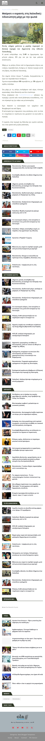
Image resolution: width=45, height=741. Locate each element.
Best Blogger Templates (26, 735)
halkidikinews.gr (26, 95)
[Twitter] (14, 135)
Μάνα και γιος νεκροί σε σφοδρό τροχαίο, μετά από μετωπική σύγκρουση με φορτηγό (27, 248)
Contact (24, 738)
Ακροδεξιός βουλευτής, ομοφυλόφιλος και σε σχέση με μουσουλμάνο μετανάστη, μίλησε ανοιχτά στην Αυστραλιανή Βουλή (26, 459)
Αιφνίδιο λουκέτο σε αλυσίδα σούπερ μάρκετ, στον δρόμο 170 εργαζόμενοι (27, 509)
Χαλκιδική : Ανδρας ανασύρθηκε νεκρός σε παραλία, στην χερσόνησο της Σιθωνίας (26, 230)
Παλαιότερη (38, 141)
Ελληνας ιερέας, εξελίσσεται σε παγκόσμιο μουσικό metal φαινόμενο (26, 440)
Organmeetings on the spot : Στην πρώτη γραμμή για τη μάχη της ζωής (27, 639)
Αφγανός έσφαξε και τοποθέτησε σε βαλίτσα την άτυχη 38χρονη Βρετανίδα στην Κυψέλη (26, 326)
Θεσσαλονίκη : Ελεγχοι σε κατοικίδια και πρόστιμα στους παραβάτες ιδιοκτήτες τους (26, 257)
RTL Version (33, 738)
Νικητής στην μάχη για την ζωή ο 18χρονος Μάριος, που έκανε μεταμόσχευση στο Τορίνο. (27, 666)
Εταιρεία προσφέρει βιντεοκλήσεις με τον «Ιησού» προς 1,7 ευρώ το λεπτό (25, 494)
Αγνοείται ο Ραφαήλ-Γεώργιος (22, 238)
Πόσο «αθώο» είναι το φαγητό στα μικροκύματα (27, 683)
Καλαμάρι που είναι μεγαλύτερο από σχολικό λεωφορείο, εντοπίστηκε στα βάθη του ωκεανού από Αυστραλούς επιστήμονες (27, 423)
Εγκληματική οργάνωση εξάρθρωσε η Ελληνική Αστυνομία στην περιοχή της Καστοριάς (27, 371)
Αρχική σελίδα (6, 10)
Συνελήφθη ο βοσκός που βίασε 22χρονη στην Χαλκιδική (27, 176)
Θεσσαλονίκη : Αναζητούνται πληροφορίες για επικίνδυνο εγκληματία (27, 203)
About (16, 738)
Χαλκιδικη (15, 10)
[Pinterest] (19, 135)
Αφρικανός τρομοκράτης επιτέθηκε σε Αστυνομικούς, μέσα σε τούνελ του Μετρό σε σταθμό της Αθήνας (26, 344)
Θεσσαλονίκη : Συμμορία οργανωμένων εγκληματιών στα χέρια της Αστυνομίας (25, 362)
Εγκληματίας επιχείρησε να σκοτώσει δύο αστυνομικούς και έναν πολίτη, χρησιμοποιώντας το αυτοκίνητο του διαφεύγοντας (25, 354)
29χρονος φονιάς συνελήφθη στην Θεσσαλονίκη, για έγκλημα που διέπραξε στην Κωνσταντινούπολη (27, 186)
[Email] (28, 135)
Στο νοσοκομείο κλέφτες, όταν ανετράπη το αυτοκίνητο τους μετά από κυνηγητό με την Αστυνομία (26, 222)
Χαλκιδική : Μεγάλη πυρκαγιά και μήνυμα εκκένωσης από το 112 (25, 212)
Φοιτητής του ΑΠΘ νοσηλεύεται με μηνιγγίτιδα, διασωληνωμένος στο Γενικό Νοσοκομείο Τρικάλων (27, 658)
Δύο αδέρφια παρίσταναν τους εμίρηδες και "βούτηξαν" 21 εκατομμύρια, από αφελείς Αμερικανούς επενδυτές (26, 486)
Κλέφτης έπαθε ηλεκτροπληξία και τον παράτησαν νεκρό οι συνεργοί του (24, 317)
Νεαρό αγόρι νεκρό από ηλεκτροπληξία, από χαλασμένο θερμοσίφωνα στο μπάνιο (26, 536)
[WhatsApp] (23, 135)
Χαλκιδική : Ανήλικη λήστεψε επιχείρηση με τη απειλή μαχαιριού (27, 380)
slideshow (6, 699)
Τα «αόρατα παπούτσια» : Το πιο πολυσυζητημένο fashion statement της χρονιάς (26, 477)
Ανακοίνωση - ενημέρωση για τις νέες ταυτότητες (24, 266)
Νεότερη (5, 141)
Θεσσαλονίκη (16, 699)
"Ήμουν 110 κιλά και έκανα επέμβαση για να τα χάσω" (27, 648)
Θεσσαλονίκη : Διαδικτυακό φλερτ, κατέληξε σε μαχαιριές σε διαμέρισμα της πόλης (27, 194)
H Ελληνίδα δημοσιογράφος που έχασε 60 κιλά (27, 674)
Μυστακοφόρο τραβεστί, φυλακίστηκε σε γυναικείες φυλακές (25, 404)
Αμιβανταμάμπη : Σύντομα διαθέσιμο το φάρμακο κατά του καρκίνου (25, 630)
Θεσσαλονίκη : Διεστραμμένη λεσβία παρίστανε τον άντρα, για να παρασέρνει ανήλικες (27, 413)
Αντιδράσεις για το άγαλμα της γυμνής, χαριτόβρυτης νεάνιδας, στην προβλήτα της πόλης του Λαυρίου (26, 396)
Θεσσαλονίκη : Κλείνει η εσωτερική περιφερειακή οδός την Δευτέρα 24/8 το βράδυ (27, 167)
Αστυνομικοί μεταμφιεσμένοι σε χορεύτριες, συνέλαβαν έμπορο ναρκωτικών (26, 449)
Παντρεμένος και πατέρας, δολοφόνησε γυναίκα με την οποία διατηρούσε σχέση (25, 554)
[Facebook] (9, 135)
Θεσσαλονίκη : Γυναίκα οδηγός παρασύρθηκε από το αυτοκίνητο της (27, 467)
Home (10, 738)
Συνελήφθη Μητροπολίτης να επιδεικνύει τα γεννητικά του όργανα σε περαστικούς (26, 431)
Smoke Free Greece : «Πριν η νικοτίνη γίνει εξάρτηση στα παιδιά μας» (26, 621)
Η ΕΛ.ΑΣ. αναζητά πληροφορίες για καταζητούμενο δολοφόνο (23, 335)
